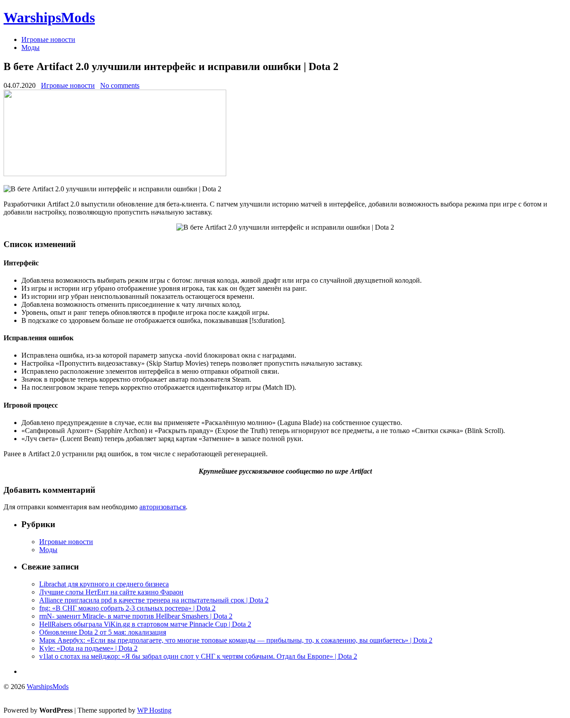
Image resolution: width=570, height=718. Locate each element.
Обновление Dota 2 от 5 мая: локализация (102, 632)
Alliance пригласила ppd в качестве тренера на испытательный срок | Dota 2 (154, 600)
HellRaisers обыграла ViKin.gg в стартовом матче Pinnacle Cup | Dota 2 (145, 624)
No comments (119, 85)
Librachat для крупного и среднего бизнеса (104, 584)
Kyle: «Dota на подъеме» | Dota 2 (88, 648)
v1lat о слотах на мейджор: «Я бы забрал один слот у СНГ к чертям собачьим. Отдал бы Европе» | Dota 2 (198, 656)
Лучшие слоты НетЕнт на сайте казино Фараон (111, 592)
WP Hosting (154, 710)
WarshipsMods (49, 17)
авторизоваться (162, 507)
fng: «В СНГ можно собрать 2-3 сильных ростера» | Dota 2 (127, 608)
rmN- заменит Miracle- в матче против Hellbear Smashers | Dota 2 (135, 616)
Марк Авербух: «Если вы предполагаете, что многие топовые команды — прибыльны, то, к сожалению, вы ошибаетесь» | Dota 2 (235, 640)
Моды (30, 47)
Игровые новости (48, 39)
